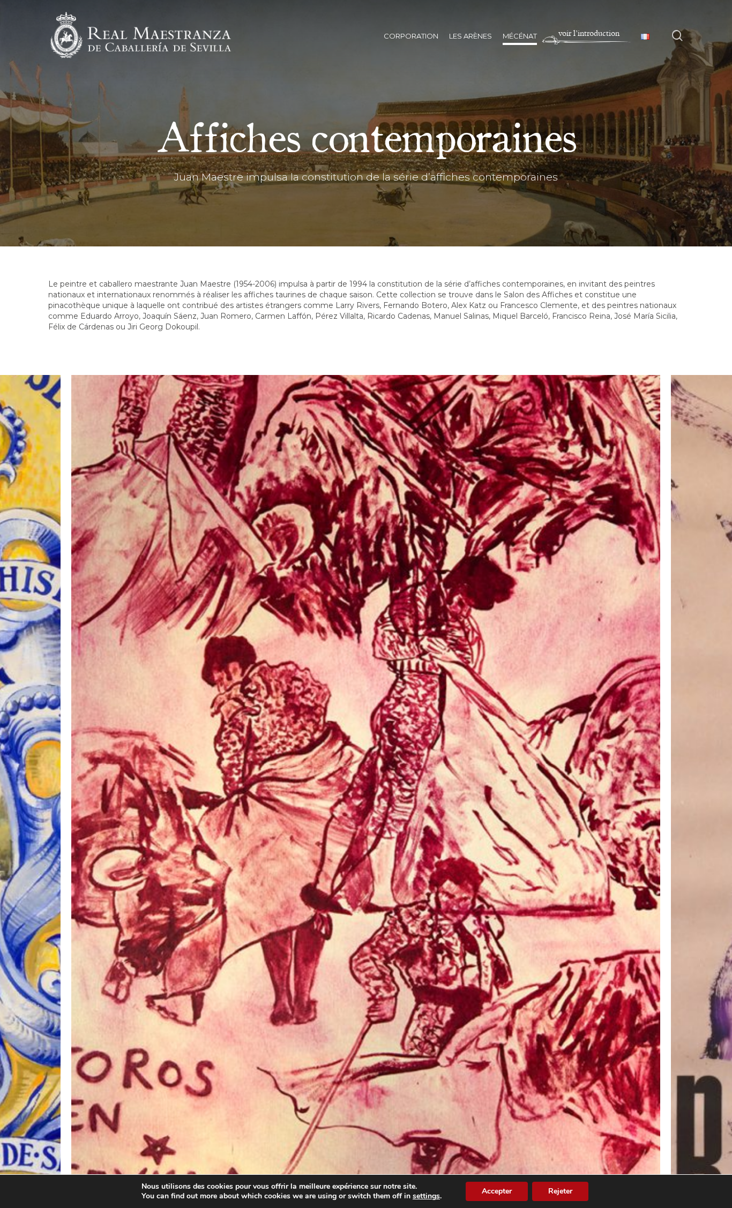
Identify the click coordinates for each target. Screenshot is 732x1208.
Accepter (497, 1191)
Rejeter (560, 1191)
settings (426, 1196)
